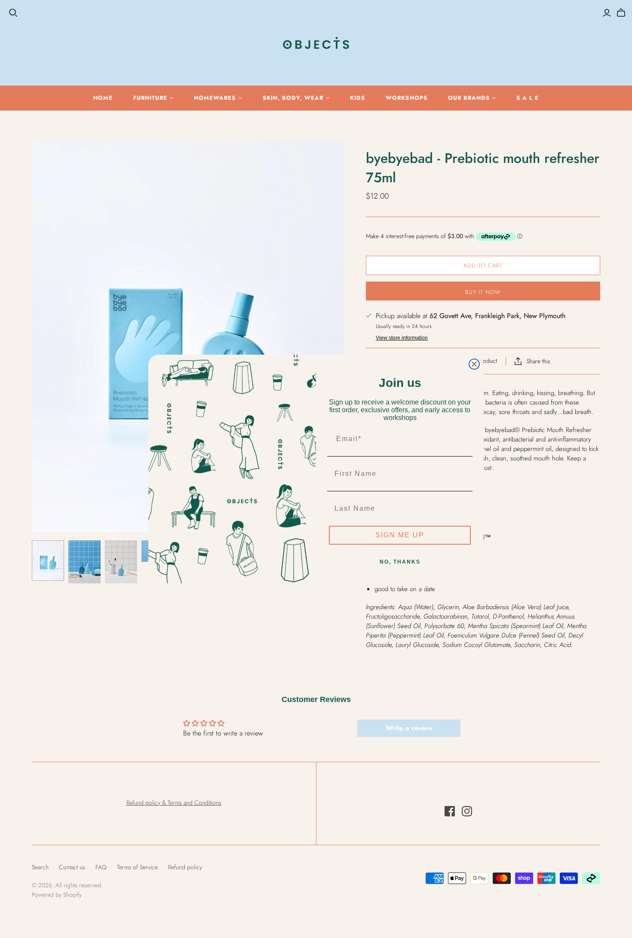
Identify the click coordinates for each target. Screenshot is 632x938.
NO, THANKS (400, 562)
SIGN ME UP (399, 535)
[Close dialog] (474, 364)
